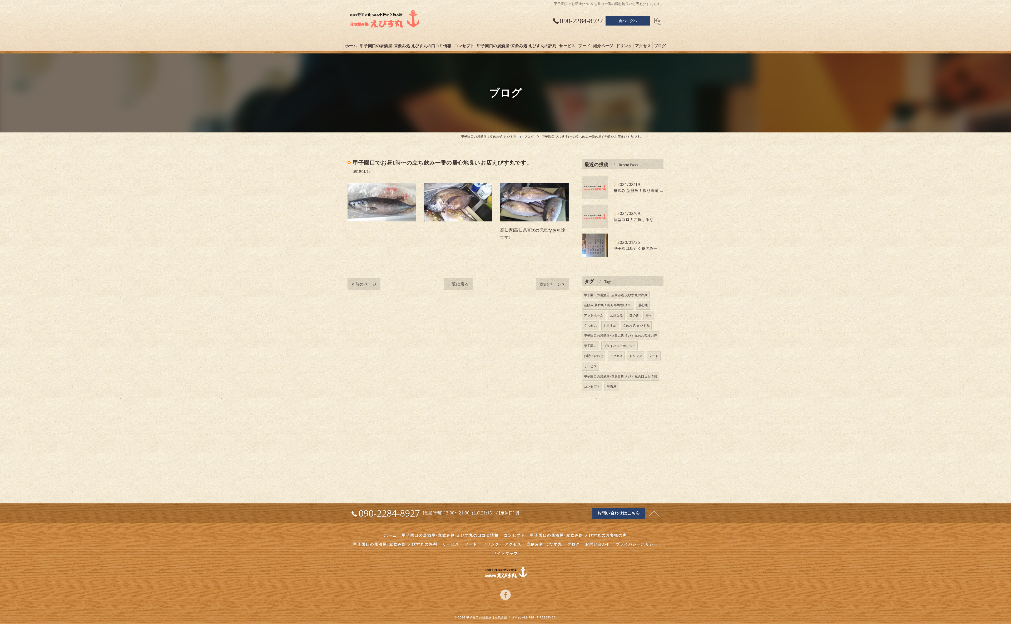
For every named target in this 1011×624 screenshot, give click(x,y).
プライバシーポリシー (619, 346)
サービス (590, 366)
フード (653, 356)
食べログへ (628, 20)
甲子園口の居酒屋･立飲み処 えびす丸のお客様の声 (620, 335)
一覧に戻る (458, 284)
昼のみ (634, 315)
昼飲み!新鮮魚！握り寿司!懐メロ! (607, 305)
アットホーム (593, 315)
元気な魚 (616, 315)
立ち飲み (590, 325)
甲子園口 (590, 346)
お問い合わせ (593, 356)
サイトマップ (505, 553)
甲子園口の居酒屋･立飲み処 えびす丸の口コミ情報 (620, 376)
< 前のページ (363, 284)
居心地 (643, 305)
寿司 (649, 315)
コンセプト (592, 386)
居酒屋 (611, 386)
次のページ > (552, 284)
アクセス (616, 356)
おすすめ (609, 325)
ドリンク (635, 356)
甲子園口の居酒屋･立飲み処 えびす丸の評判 (615, 295)
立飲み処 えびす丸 (636, 325)
